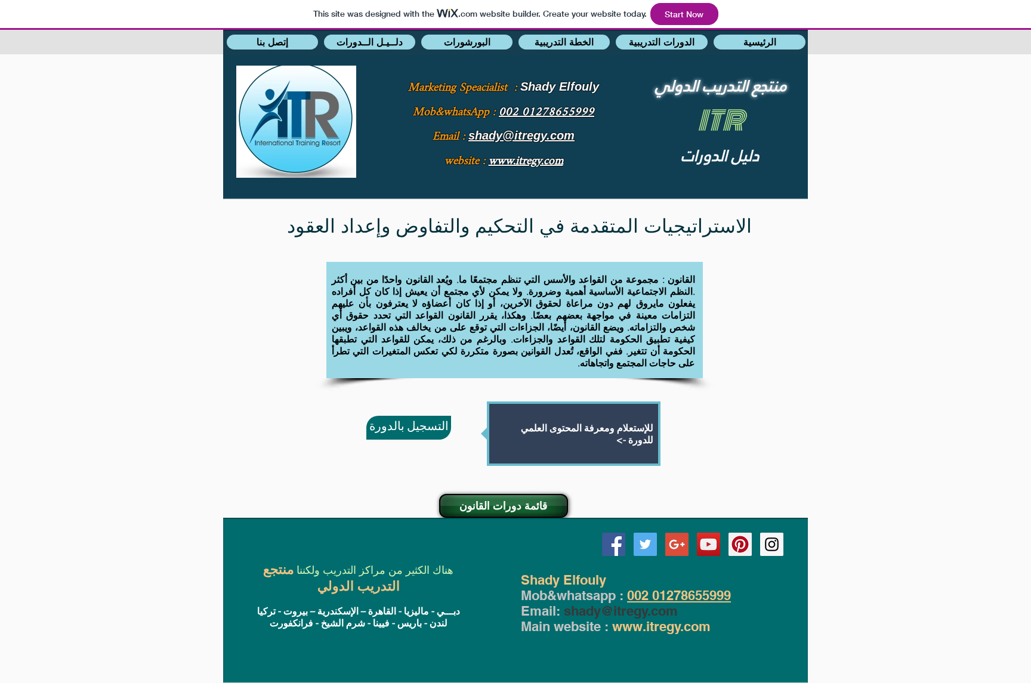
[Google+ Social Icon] (677, 544)
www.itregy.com (661, 626)
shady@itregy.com (621, 611)
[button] (272, 42)
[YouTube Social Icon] (708, 544)
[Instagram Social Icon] (771, 544)
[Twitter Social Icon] (645, 544)
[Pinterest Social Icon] (740, 544)
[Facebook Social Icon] (613, 544)
